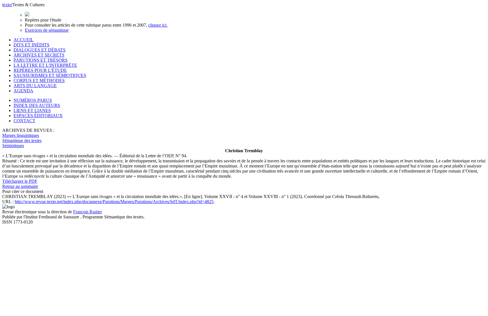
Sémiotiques (13, 145)
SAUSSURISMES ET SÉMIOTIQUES (50, 75)
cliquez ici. (157, 25)
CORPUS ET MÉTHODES (39, 80)
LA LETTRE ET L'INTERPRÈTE (45, 65)
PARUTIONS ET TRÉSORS (40, 60)
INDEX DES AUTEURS (37, 105)
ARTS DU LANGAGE (35, 85)
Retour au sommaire (20, 186)
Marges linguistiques (20, 135)
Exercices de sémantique (47, 30)
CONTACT (24, 120)
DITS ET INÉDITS (31, 44)
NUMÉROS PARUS (33, 100)
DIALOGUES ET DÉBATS (40, 50)
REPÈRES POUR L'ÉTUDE (40, 70)
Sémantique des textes (22, 140)
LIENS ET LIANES (32, 110)
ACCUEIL (24, 39)
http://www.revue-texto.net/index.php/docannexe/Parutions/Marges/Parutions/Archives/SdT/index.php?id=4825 (114, 201)
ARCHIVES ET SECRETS (39, 55)
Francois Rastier (87, 211)
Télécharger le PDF (19, 181)
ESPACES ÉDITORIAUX (38, 115)
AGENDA (23, 90)
